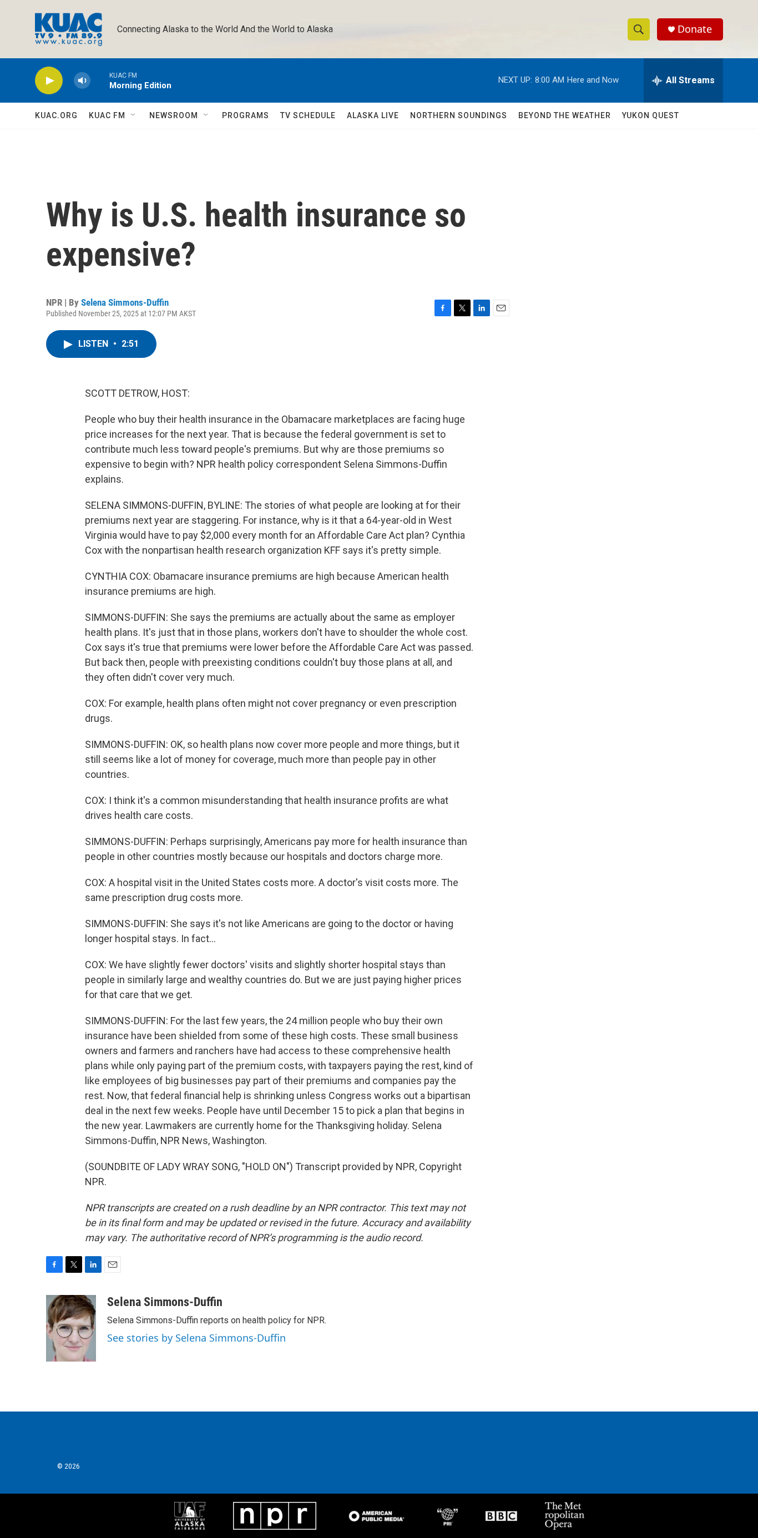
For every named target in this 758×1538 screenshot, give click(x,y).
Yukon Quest (650, 115)
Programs (245, 115)
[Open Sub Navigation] (133, 115)
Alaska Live (373, 115)
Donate (695, 29)
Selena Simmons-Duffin (125, 302)
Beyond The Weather (564, 115)
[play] (49, 80)
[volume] (82, 80)
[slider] (100, 80)
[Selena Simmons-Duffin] (71, 1328)
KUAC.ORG (56, 115)
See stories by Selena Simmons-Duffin (196, 1337)
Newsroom (173, 115)
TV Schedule (308, 115)
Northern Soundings (458, 115)
